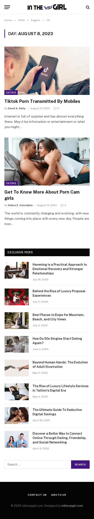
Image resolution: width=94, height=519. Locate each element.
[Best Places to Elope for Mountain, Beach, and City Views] (17, 320)
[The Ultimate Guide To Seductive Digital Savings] (17, 415)
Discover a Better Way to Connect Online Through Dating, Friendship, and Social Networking (59, 438)
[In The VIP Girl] (47, 7)
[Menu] (7, 7)
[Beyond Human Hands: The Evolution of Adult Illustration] (17, 368)
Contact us (37, 494)
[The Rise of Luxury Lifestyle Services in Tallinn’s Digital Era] (17, 391)
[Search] (87, 7)
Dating (11, 92)
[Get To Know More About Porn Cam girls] (47, 162)
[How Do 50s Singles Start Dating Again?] (17, 344)
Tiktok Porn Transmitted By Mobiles (42, 101)
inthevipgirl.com (72, 505)
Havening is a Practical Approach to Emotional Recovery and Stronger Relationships (60, 269)
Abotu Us (58, 494)
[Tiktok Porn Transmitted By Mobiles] (47, 71)
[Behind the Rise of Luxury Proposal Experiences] (17, 297)
